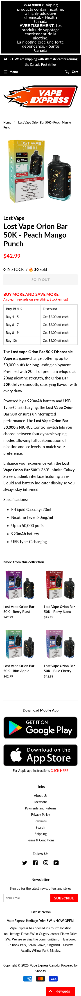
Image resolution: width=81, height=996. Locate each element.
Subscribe (64, 898)
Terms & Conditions (40, 840)
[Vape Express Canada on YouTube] (56, 863)
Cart (74, 72)
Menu (13, 72)
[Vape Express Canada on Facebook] (35, 863)
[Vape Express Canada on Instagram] (45, 863)
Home (7, 122)
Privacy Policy (40, 814)
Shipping (41, 834)
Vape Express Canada (45, 965)
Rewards (41, 821)
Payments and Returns (40, 808)
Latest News (41, 912)
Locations (40, 802)
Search (40, 827)
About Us (40, 795)
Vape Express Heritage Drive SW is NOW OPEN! (40, 921)
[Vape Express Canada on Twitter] (24, 863)
